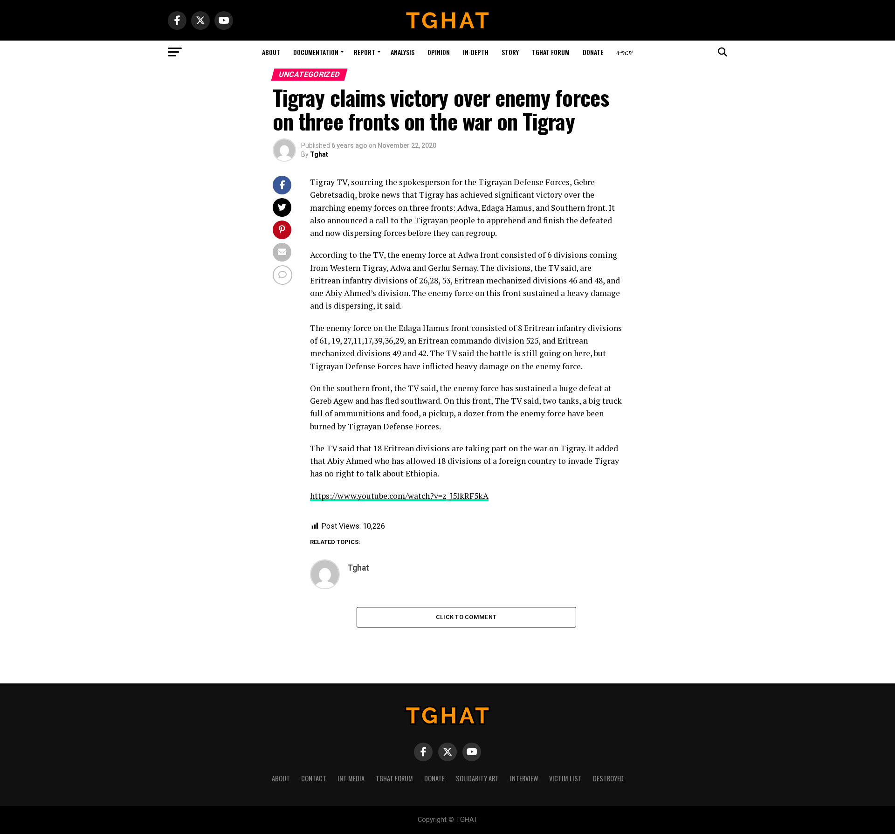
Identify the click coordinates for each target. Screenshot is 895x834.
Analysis (402, 52)
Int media (351, 778)
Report (364, 52)
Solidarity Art (477, 778)
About (271, 52)
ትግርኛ (624, 52)
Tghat (319, 154)
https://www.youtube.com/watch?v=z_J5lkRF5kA (399, 495)
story (510, 52)
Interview (524, 778)
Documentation (315, 52)
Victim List (565, 778)
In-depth (476, 52)
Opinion (438, 52)
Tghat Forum (551, 52)
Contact (313, 778)
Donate (593, 52)
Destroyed (608, 778)
